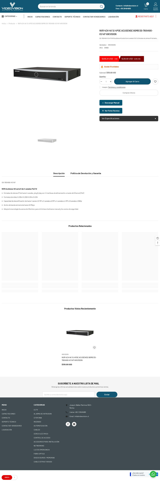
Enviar (107, 394)
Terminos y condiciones (116, 87)
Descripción (59, 173)
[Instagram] (74, 424)
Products (12, 23)
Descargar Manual (112, 103)
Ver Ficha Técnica (112, 111)
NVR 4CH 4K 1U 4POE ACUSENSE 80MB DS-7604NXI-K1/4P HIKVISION (79, 358)
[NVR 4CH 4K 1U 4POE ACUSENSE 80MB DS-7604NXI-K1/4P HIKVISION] (80, 333)
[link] (20, 286)
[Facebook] (68, 424)
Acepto (105, 87)
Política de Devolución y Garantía (86, 173)
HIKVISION (111, 45)
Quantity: (102, 77)
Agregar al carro (132, 81)
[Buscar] (71, 6)
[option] (47, 74)
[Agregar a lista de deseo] (155, 81)
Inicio (4, 23)
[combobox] (68, 6)
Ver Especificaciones (129, 118)
